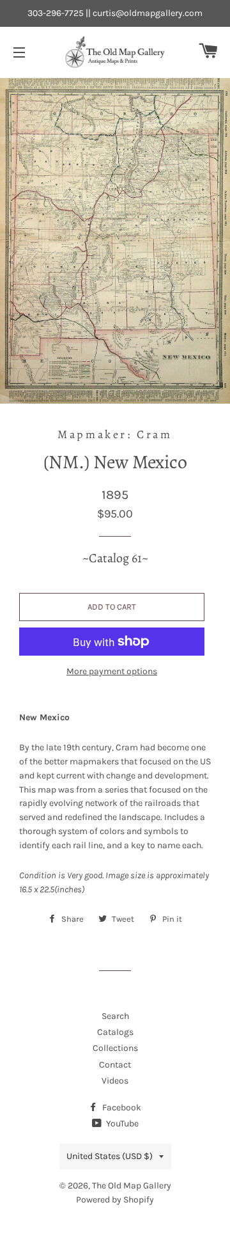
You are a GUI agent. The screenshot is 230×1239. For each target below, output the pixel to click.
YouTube (121, 1123)
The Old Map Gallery (131, 1185)
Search (115, 1016)
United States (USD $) (109, 1156)
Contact (115, 1064)
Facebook (120, 1107)
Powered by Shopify (115, 1199)
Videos (115, 1080)
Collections (115, 1048)
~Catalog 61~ (115, 558)
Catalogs (115, 1032)
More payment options (111, 671)
